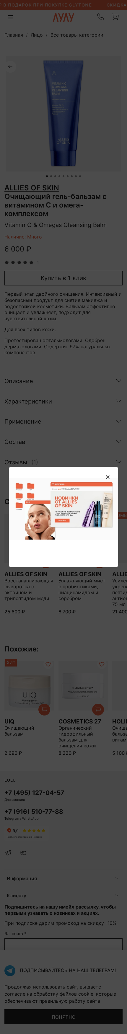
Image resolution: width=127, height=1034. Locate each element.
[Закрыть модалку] (107, 477)
